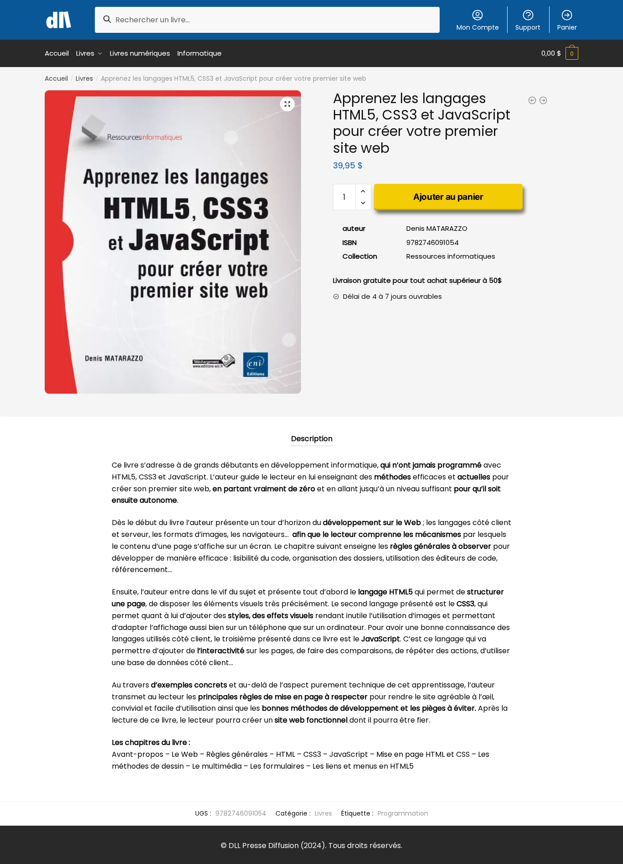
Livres (84, 78)
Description (311, 438)
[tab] (311, 431)
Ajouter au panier (448, 197)
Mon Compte (478, 27)
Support (527, 27)
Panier (567, 27)
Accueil (56, 78)
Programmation (403, 813)
